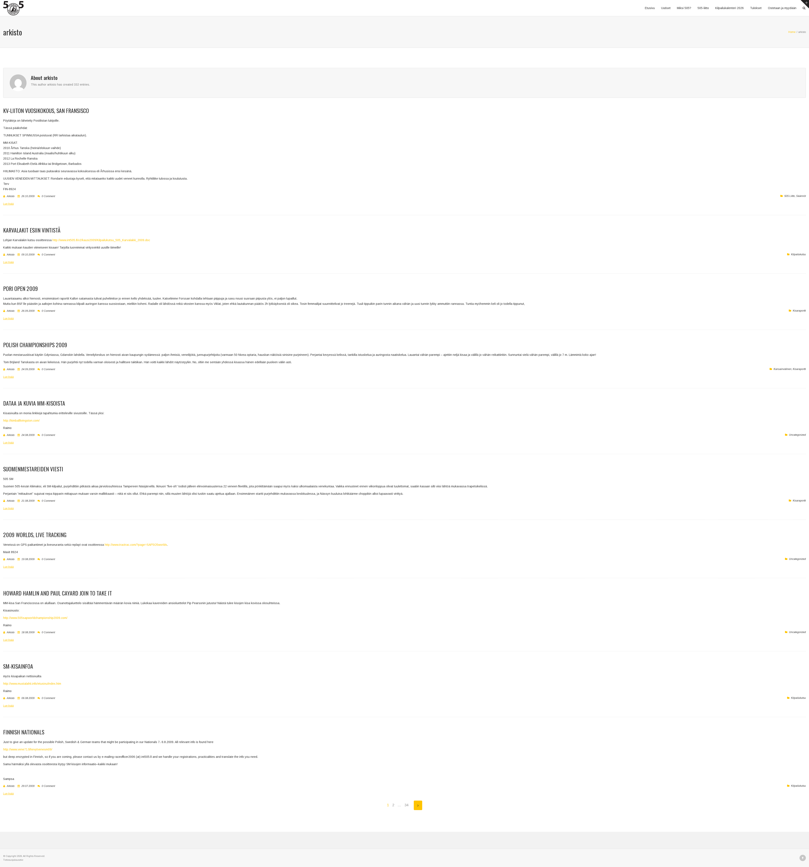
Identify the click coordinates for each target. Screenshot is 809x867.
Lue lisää (8, 203)
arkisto (11, 196)
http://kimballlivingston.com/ (21, 420)
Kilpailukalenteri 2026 (729, 8)
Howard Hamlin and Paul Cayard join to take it (57, 593)
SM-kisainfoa (18, 666)
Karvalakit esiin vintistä (31, 230)
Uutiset (666, 8)
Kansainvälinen (783, 369)
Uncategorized (797, 434)
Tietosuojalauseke (13, 860)
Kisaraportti (799, 310)
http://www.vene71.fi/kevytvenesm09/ (27, 749)
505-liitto (703, 8)
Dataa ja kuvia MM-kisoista (34, 403)
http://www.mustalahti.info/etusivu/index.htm (32, 683)
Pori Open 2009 (20, 288)
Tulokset (756, 8)
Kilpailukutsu (798, 254)
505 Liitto (789, 196)
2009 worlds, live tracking (35, 535)
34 (406, 805)
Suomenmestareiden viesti (33, 469)
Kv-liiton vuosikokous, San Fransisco (46, 110)
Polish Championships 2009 (35, 345)
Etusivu (650, 8)
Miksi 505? (684, 8)
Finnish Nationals (23, 732)
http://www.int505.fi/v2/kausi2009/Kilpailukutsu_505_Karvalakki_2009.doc (101, 240)
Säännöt (801, 196)
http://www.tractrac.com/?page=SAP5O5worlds (136, 544)
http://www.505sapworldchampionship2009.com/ (35, 618)
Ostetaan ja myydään (782, 8)
